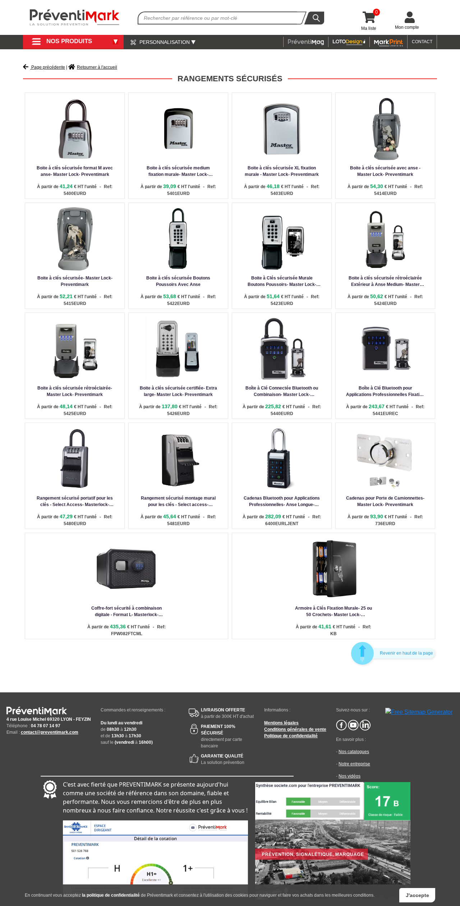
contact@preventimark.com (49, 732)
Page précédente (47, 67)
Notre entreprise (354, 763)
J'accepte (417, 895)
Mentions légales (281, 722)
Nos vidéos (349, 776)
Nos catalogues (354, 751)
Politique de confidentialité (291, 735)
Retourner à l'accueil (97, 67)
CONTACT (422, 41)
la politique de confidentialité (111, 895)
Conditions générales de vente (295, 729)
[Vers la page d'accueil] (75, 17)
